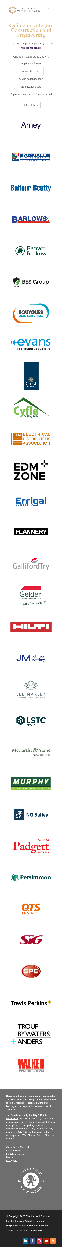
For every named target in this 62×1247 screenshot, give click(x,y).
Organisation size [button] (20, 94)
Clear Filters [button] (31, 105)
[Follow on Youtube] (46, 1241)
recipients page (31, 47)
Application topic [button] (31, 71)
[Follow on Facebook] (32, 1241)
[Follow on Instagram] (39, 1241)
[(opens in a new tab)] (31, 157)
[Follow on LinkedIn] (25, 1241)
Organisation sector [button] (31, 86)
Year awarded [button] (44, 94)
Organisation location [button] (31, 78)
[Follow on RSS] (53, 1241)
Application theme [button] (31, 63)
